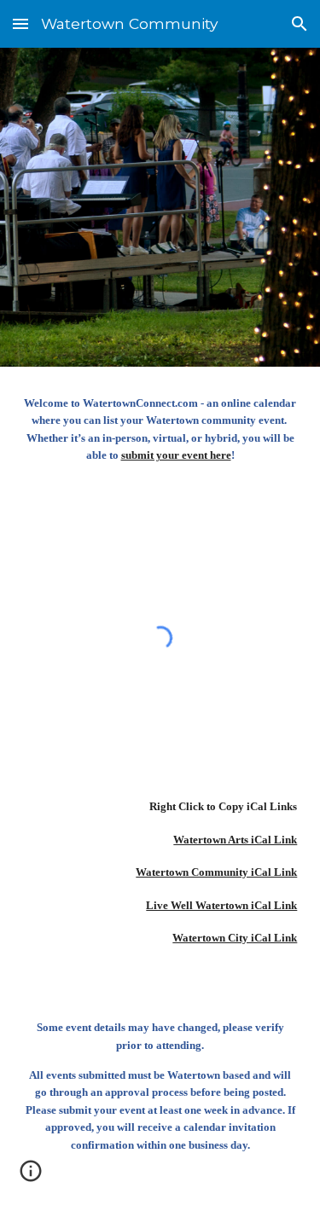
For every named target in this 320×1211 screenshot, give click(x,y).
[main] (160, 436)
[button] (20, 23)
